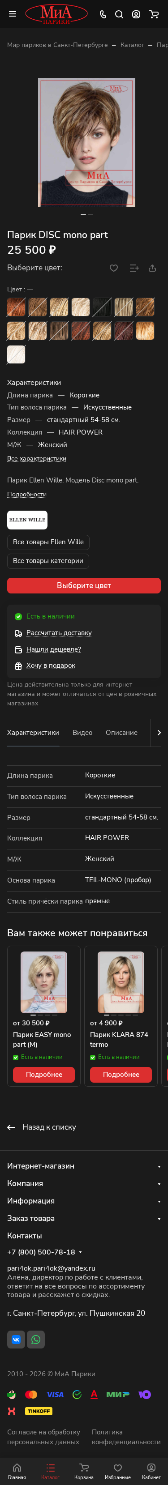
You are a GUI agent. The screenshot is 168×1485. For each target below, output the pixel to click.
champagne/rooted (81, 307)
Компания (25, 1183)
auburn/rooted (16, 307)
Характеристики (33, 732)
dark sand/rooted (124, 307)
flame (81, 331)
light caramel (16, 331)
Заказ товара (31, 1218)
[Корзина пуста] (154, 13)
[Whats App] (36, 1339)
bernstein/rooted (59, 307)
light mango (145, 331)
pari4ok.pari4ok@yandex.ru (51, 1268)
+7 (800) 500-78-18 (41, 1252)
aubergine (124, 331)
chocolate (38, 307)
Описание (122, 732)
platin (16, 354)
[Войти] (136, 13)
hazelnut (145, 307)
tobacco (102, 331)
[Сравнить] (134, 268)
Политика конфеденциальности (126, 1437)
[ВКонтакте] (16, 1339)
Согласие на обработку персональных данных (43, 1437)
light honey (38, 331)
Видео (82, 732)
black (102, 307)
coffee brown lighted (59, 331)
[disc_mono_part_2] (86, 142)
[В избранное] (113, 268)
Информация (31, 1201)
